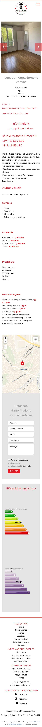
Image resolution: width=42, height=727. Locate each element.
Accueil (5, 104)
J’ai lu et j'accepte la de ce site (19, 463)
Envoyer (14, 471)
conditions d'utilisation (15, 724)
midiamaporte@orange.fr (21, 685)
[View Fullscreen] (5, 347)
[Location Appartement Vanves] (21, 47)
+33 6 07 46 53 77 (21, 682)
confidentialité (36, 722)
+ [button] (5, 338)
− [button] (5, 341)
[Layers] (35, 339)
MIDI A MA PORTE (21, 668)
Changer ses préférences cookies (20, 711)
